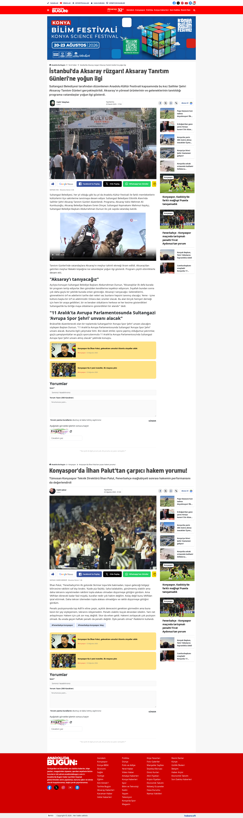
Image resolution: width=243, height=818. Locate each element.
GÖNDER (152, 421)
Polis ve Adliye (128, 765)
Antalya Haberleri (130, 775)
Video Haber (128, 772)
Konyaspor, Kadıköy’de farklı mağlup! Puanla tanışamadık (176, 200)
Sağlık (100, 772)
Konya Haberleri (129, 779)
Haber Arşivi (177, 772)
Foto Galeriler (153, 761)
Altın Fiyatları (153, 775)
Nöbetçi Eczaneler (155, 786)
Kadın (124, 790)
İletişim (174, 768)
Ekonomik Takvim (155, 783)
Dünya (125, 761)
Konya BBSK (103, 765)
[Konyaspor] (177, 183)
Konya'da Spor (129, 800)
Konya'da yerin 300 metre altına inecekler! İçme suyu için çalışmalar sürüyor (184, 140)
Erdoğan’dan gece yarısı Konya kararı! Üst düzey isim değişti (185, 127)
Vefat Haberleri (104, 797)
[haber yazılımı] (190, 815)
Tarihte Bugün (104, 786)
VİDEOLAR (67, 3)
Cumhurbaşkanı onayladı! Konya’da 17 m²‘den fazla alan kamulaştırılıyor (184, 268)
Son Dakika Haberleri (181, 779)
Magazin (126, 804)
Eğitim (100, 779)
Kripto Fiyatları (154, 779)
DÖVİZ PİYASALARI (82, 3)
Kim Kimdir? (103, 783)
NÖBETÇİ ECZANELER (117, 3)
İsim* (52, 388)
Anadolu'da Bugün (58, 65)
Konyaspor (72, 464)
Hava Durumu (153, 790)
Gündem (101, 758)
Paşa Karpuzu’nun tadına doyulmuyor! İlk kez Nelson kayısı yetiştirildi (185, 114)
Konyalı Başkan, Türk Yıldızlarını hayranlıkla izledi (184, 255)
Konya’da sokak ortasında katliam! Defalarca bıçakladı (185, 166)
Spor (124, 783)
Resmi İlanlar (177, 758)
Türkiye (100, 775)
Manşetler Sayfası (155, 765)
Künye (174, 761)
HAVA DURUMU (99, 3)
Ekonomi (101, 768)
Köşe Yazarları (153, 758)
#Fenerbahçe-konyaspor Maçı (91, 625)
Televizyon (127, 797)
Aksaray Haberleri (105, 790)
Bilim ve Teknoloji (130, 786)
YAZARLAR (54, 3)
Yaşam (125, 793)
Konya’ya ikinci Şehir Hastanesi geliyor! (184, 153)
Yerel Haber (72, 65)
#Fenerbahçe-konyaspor (62, 625)
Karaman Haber (104, 793)
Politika (125, 758)
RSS (51, 815)
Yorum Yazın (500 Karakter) (62, 397)
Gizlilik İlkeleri (178, 765)
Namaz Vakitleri (154, 793)
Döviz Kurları (153, 772)
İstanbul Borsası (154, 768)
